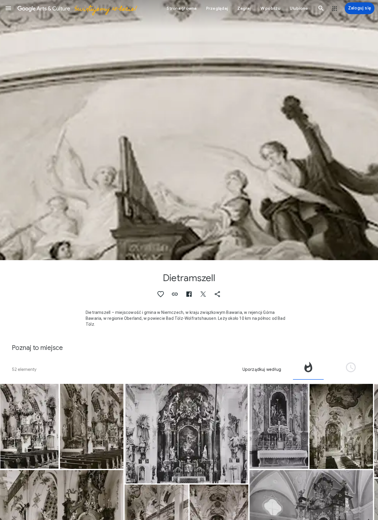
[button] (8, 8)
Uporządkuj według (261, 369)
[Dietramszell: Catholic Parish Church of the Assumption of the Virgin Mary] (186, 434)
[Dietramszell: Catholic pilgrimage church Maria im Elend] (279, 426)
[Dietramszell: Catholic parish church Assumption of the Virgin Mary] (29, 426)
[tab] (308, 369)
